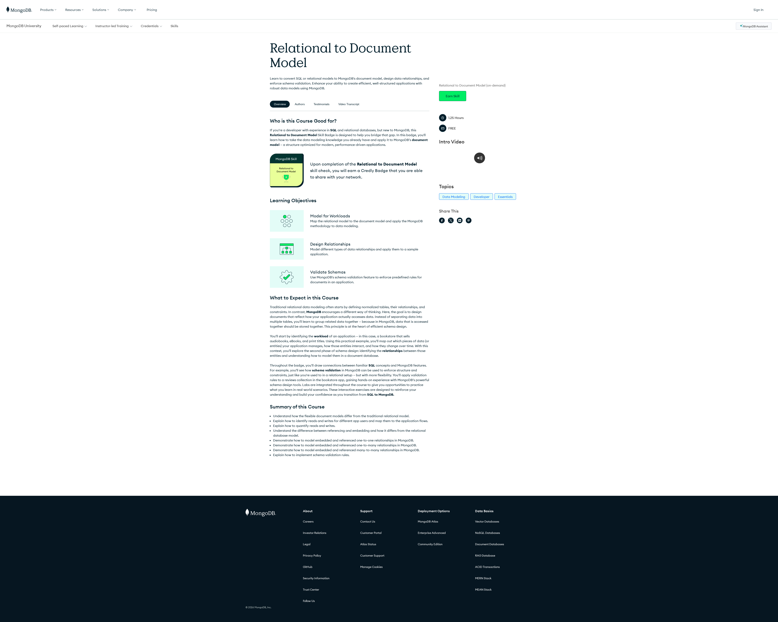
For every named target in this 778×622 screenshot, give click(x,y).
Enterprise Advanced (432, 533)
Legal (306, 544)
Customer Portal (371, 533)
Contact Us (367, 521)
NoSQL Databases (487, 533)
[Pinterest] (468, 220)
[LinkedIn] (460, 220)
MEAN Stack (483, 589)
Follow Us (309, 601)
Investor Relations (314, 533)
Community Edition (430, 544)
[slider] (463, 173)
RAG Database (485, 555)
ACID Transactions (487, 567)
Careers (308, 521)
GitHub (307, 567)
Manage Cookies (371, 567)
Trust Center (311, 589)
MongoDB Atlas (428, 521)
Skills (174, 26)
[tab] (280, 104)
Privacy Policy (312, 555)
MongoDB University (23, 26)
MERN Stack (483, 578)
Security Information (316, 578)
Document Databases (489, 544)
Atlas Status (368, 544)
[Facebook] (442, 220)
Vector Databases (487, 521)
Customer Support (372, 555)
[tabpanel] (349, 287)
